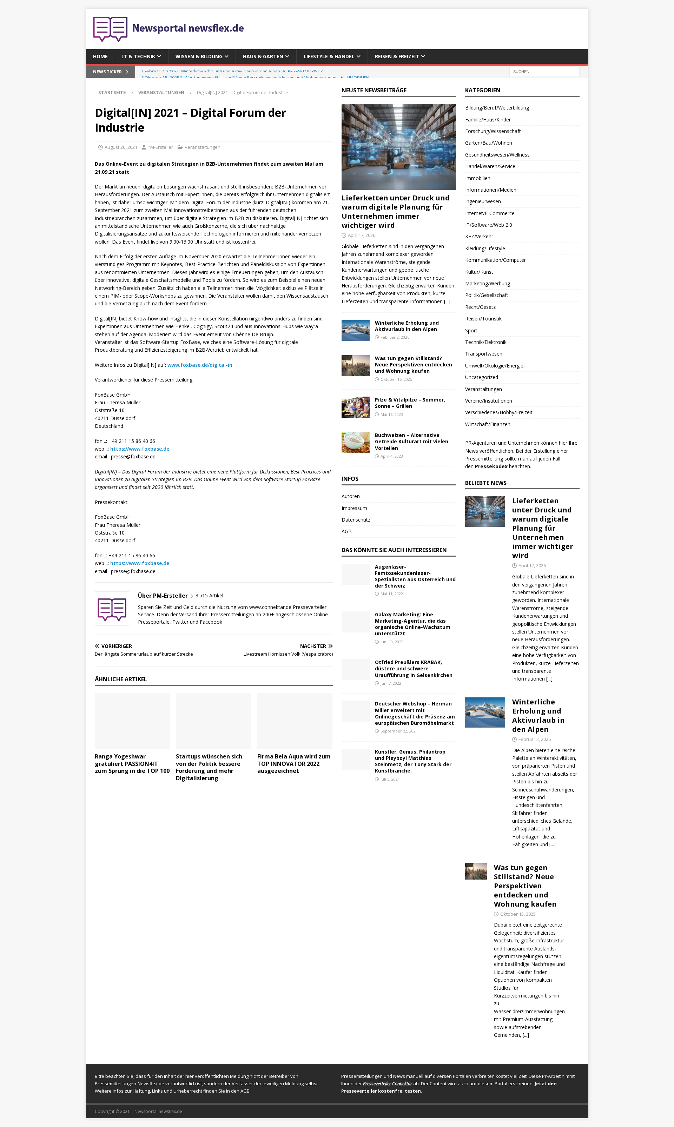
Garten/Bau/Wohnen (488, 142)
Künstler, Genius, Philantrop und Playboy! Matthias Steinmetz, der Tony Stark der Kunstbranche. (413, 761)
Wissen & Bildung (199, 56)
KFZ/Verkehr (479, 236)
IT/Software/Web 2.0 (488, 224)
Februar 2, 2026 (395, 337)
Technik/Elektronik (486, 342)
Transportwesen (483, 353)
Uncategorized (481, 377)
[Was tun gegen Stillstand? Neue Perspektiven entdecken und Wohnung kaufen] (356, 365)
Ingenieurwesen (483, 201)
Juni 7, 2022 (391, 683)
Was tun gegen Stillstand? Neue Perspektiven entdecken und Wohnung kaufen (413, 364)
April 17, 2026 (361, 235)
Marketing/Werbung (487, 283)
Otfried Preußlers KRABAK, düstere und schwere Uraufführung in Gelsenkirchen (413, 668)
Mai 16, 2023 (392, 414)
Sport (471, 330)
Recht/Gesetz (480, 307)
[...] (447, 301)
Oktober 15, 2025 (396, 379)
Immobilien (477, 178)
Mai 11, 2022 (392, 593)
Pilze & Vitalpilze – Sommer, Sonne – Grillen (410, 402)
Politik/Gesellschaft (486, 295)
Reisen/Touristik (483, 318)
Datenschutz (356, 519)
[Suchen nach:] (544, 71)
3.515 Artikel (209, 595)
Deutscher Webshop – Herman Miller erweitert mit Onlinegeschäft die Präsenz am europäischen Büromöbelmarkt (415, 713)
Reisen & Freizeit (397, 56)
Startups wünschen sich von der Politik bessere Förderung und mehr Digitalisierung (209, 767)
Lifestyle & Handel (329, 56)
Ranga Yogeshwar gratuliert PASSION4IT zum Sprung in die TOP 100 (132, 764)
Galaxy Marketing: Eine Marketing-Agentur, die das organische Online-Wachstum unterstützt (412, 624)
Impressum (354, 508)
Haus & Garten (263, 56)
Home (100, 56)
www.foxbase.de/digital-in (199, 365)
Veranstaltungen (202, 147)
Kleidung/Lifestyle (485, 248)
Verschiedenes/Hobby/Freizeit (499, 412)
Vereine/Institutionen (488, 400)
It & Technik (138, 56)
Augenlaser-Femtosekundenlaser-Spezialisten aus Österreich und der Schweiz (415, 576)
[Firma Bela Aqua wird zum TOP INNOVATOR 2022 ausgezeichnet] (295, 721)
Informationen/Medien (490, 189)
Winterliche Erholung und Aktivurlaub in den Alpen (407, 325)
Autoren (351, 496)
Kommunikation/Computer (495, 260)
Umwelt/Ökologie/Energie (494, 365)
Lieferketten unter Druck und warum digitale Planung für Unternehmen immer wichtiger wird (396, 211)
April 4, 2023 (392, 456)
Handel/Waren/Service (490, 166)
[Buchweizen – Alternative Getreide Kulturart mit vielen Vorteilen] (356, 442)
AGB (347, 531)
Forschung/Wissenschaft (493, 131)
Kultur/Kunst (479, 272)
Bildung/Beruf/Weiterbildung (497, 107)
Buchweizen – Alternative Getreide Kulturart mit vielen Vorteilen (411, 441)
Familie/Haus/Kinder (488, 119)
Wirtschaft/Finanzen (487, 424)
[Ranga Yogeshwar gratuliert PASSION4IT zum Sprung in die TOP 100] (132, 721)
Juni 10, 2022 (392, 641)
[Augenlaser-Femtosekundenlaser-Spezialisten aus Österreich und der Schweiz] (356, 574)
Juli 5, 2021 (390, 779)
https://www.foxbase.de (139, 448)
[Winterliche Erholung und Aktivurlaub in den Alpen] (356, 330)
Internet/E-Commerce (490, 213)
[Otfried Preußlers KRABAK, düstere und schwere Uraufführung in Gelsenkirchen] (356, 669)
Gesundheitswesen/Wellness (497, 154)
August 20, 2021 (121, 147)
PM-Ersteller (160, 147)
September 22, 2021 (399, 731)
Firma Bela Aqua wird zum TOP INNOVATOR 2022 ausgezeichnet (294, 764)
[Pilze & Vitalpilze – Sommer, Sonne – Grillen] (356, 407)
